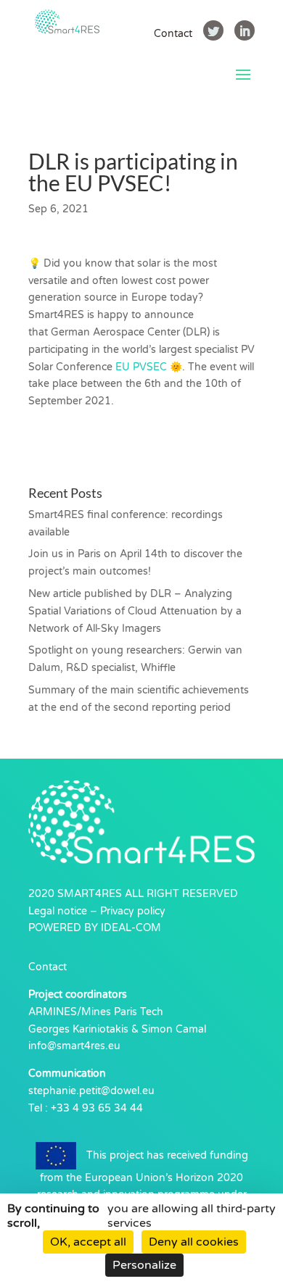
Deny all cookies (194, 1242)
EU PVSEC (141, 367)
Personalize (144, 1265)
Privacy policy (132, 911)
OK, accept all (88, 1242)
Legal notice (57, 911)
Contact (173, 34)
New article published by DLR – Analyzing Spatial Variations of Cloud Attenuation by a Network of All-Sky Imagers (135, 611)
